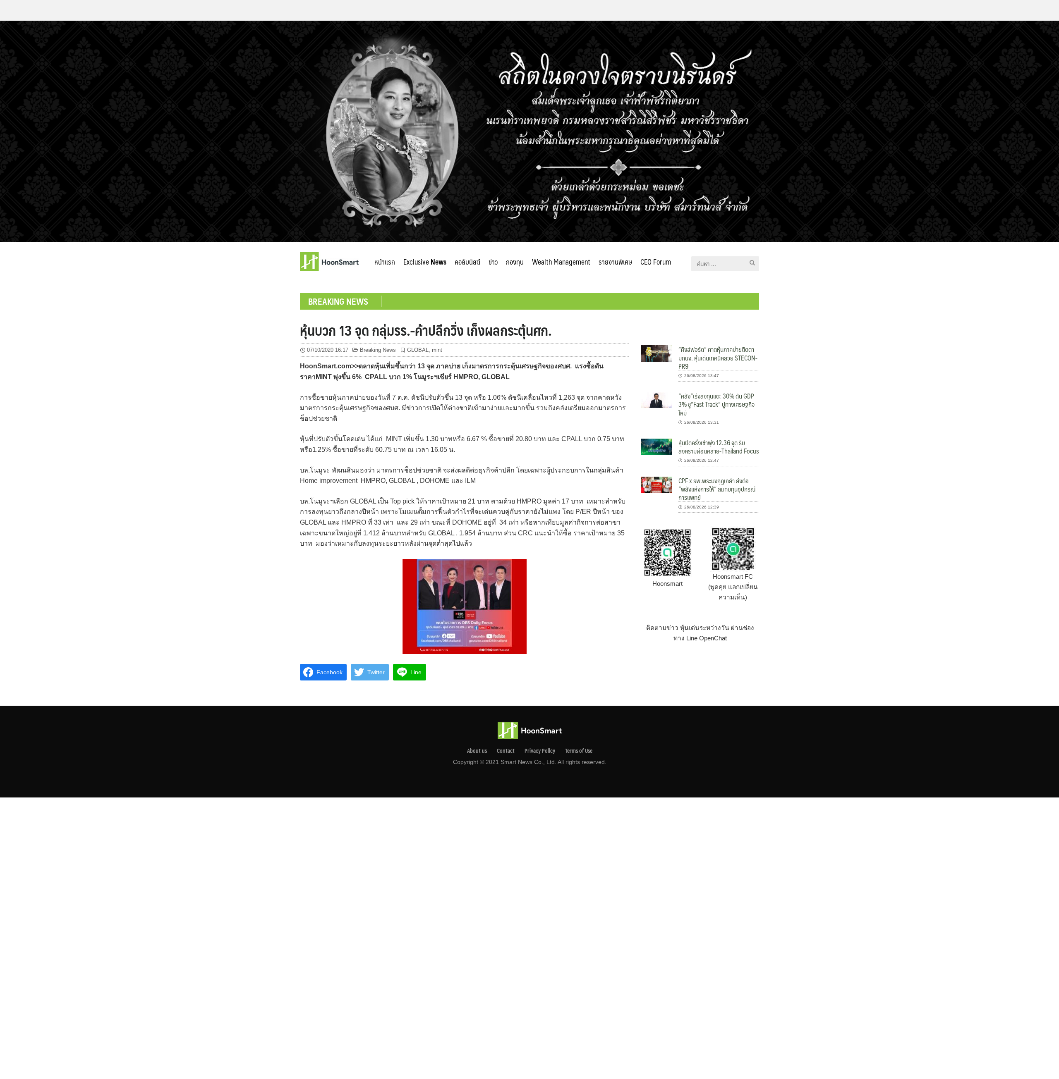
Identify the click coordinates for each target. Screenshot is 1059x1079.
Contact (506, 751)
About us (477, 751)
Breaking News (378, 350)
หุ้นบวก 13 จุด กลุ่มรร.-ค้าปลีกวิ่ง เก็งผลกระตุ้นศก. (426, 330)
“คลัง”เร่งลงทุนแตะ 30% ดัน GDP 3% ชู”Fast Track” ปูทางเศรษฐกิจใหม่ (716, 404)
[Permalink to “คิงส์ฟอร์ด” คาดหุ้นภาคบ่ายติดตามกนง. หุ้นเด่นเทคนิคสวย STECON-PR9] (656, 352)
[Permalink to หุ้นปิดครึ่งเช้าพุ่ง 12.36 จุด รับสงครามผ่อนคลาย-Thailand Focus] (656, 445)
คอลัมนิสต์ (467, 261)
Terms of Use (578, 751)
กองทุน (515, 261)
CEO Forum (655, 261)
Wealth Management (561, 261)
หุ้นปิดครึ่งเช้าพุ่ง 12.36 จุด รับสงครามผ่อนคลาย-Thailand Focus (718, 446)
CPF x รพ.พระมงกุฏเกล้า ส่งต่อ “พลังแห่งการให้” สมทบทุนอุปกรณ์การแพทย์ (716, 489)
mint (437, 350)
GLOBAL (418, 350)
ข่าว (493, 261)
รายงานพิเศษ (615, 261)
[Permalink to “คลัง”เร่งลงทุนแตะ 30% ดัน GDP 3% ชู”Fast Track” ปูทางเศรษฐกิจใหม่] (656, 399)
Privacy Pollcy (540, 751)
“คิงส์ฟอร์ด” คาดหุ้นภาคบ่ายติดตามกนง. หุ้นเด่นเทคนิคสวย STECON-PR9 (717, 358)
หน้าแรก (384, 261)
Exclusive (424, 261)
